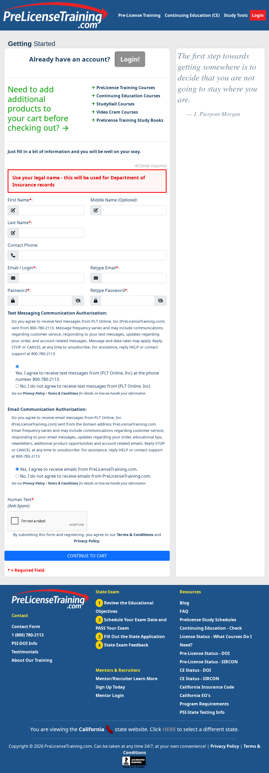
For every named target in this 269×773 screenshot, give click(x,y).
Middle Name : (114, 200)
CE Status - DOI (195, 670)
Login (258, 15)
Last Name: (20, 222)
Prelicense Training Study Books (129, 120)
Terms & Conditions (63, 393)
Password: (19, 290)
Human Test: (21, 503)
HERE (169, 729)
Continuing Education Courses (127, 96)
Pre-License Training (139, 15)
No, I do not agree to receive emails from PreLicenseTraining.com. (85, 476)
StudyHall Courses (114, 104)
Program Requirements (204, 704)
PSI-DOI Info (24, 643)
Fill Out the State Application (131, 636)
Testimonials (25, 652)
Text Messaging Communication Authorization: (57, 313)
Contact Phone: (23, 245)
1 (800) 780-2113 (28, 635)
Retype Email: (104, 268)
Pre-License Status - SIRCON (209, 662)
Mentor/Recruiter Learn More (126, 678)
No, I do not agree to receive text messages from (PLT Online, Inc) (85, 386)
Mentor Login (110, 695)
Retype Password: (109, 290)
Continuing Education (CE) (192, 15)
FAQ (184, 611)
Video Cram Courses (116, 112)
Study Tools (236, 15)
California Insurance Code (207, 687)
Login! (130, 59)
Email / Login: (22, 268)
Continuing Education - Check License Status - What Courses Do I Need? (216, 636)
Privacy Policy (34, 393)
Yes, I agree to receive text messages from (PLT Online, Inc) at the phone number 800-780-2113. (87, 376)
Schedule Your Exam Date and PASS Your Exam (131, 624)
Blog (184, 603)
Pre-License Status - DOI (205, 653)
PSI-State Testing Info (202, 712)
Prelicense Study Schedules (208, 620)
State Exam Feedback (123, 645)
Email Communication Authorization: (47, 409)
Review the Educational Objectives (124, 607)
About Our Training (32, 660)
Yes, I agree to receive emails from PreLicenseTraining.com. (79, 469)
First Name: (20, 200)
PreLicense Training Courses (125, 87)
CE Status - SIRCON (199, 678)
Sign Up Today (110, 687)
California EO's (195, 695)
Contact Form (26, 626)
